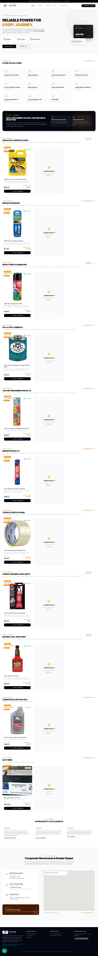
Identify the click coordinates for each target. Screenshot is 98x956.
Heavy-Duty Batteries (31, 933)
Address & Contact (51, 5)
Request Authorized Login (56, 935)
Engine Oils (28, 937)
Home (32, 5)
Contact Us (23, 46)
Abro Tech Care (29, 935)
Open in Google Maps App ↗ (87, 912)
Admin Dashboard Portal (55, 933)
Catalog (39, 5)
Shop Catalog (9, 46)
